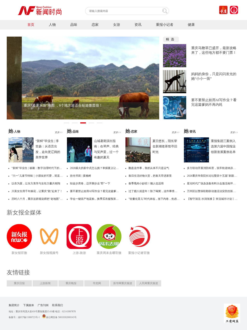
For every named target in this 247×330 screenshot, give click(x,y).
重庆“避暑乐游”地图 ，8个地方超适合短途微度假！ (48, 105)
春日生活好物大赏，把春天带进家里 (150, 175)
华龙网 (97, 283)
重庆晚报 (71, 283)
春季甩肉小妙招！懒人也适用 (146, 183)
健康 (191, 25)
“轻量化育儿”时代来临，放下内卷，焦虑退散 (155, 198)
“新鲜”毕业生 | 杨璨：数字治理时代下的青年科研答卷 (43, 168)
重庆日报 (19, 283)
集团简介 (14, 305)
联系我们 (57, 305)
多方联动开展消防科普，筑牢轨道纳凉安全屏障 (215, 168)
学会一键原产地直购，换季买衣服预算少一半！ (98, 198)
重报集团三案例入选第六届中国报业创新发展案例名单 (223, 146)
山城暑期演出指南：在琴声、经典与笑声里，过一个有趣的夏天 (106, 149)
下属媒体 (28, 305)
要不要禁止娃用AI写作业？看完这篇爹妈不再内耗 (100, 191)
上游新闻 (45, 283)
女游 (116, 25)
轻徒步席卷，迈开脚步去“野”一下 (90, 183)
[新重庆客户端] (223, 10)
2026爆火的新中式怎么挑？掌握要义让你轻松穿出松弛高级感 (106, 168)
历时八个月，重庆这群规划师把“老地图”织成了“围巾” (44, 198)
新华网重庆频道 (122, 283)
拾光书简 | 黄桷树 (80, 175)
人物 (52, 25)
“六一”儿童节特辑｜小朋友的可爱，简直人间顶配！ (42, 175)
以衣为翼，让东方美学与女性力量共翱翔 (36, 183)
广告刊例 (43, 305)
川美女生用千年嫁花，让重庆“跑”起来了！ (37, 191)
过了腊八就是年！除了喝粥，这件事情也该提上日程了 (161, 191)
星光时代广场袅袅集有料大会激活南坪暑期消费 (215, 183)
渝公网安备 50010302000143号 (61, 317)
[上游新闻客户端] (234, 10)
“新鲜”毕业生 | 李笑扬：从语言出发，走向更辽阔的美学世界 (48, 149)
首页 (30, 25)
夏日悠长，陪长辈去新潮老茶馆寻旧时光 (164, 146)
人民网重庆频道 (148, 283)
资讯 (137, 25)
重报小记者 (164, 25)
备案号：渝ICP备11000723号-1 (24, 317)
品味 (73, 25)
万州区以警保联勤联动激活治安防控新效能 (212, 191)
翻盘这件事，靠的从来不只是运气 (149, 168)
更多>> (59, 132)
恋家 (95, 25)
